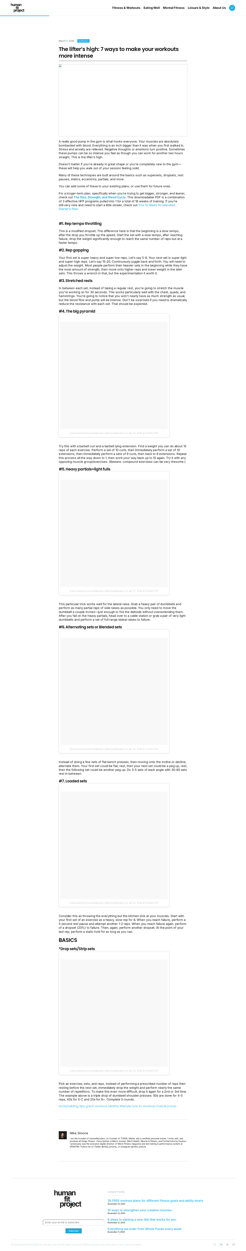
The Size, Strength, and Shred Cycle (100, 197)
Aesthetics (83, 40)
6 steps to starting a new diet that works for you (142, 1219)
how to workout (143, 1106)
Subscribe (73, 1231)
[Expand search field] (232, 8)
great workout (96, 1106)
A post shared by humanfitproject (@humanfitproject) (97, 433)
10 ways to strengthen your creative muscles (140, 1210)
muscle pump (166, 1106)
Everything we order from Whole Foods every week (145, 1229)
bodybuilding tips (72, 1106)
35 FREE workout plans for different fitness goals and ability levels (155, 1200)
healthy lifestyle (119, 1106)
